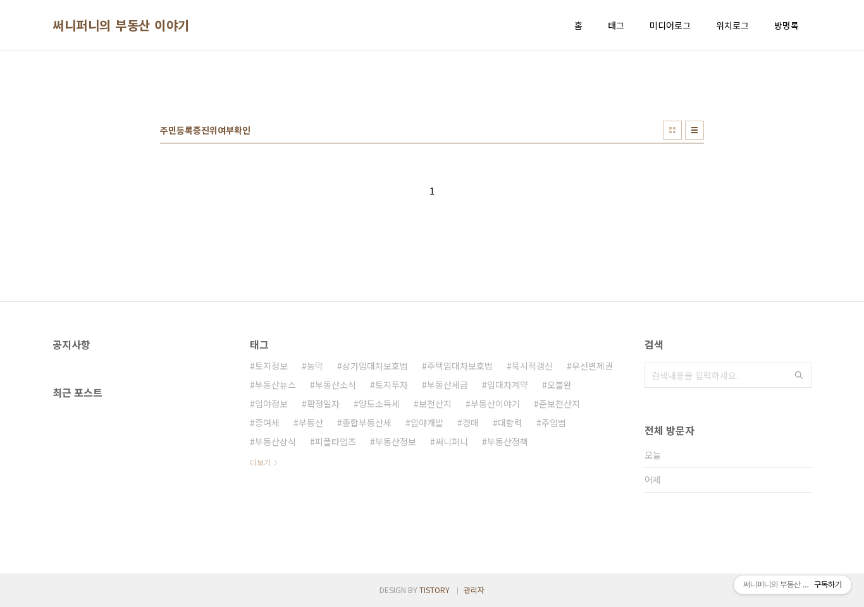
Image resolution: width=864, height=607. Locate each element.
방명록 (786, 25)
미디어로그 (670, 25)
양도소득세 (379, 403)
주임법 (553, 422)
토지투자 (391, 384)
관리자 (474, 589)
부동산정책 (507, 441)
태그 (616, 25)
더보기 (260, 462)
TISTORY (434, 589)
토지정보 (271, 365)
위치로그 (732, 25)
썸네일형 (672, 130)
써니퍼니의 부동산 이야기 (121, 25)
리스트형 (694, 130)
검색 (799, 375)
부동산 (311, 422)
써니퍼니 (451, 441)
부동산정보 (395, 441)
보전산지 (435, 403)
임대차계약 (507, 384)
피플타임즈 (335, 441)
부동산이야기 (495, 403)
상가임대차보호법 (375, 365)
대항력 (510, 422)
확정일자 (323, 403)
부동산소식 (335, 384)
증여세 (267, 422)
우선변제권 (592, 365)
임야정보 (271, 403)
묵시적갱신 (532, 365)
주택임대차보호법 (460, 365)
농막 (315, 365)
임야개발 (426, 422)
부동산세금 (447, 384)
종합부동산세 (367, 422)
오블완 (559, 384)
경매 (470, 422)
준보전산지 (559, 403)
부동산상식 (275, 441)
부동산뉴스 (275, 384)
